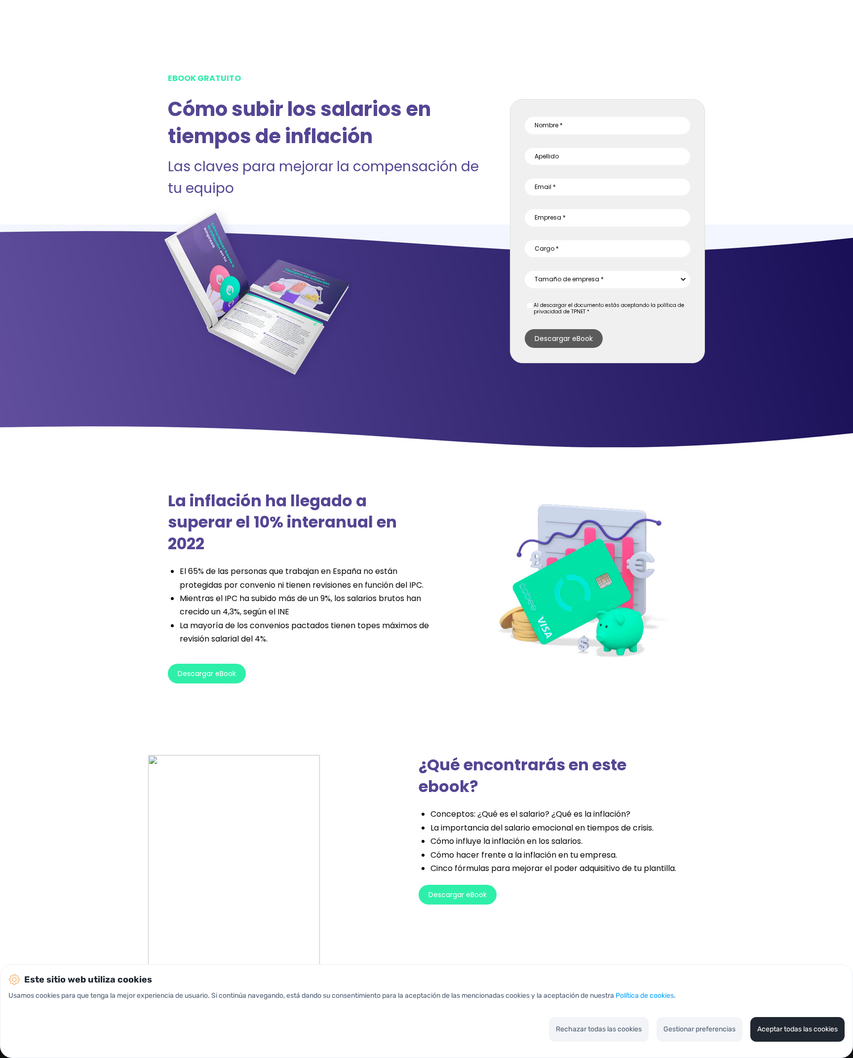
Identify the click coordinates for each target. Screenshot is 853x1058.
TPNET (578, 311)
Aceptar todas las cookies (797, 1029)
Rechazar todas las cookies (599, 1029)
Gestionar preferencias (699, 1029)
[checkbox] (529, 305)
